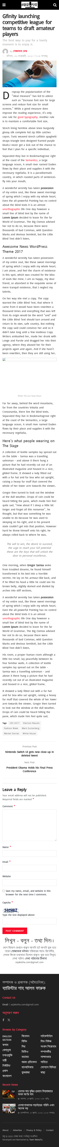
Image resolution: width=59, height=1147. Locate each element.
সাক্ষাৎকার (46, 1057)
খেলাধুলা (6, 1050)
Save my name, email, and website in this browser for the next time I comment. (28, 892)
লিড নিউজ (46, 1041)
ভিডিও (25, 1051)
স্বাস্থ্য (43, 1072)
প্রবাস (5, 1071)
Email (6, 862)
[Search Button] (55, 5)
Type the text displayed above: (18, 915)
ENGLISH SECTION (7, 1038)
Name (6, 847)
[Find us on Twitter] (8, 1020)
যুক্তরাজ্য (26, 1072)
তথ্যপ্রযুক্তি (7, 1055)
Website (6, 876)
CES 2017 (15, 723)
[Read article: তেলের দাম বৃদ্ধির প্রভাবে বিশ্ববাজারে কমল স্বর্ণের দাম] (9, 1094)
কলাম (5, 1045)
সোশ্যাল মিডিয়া (48, 1067)
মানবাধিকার (27, 1067)
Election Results (31, 723)
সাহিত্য (44, 1062)
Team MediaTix (35, 1139)
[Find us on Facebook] (3, 1020)
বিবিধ (24, 1041)
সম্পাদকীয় (46, 1051)
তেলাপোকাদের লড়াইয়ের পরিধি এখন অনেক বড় (36, 1107)
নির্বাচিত (6, 1065)
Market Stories (11, 733)
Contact (49, 1130)
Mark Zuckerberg (30, 728)
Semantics (31, 160)
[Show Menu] (4, 5)
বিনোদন (25, 1036)
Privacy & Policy (33, 1130)
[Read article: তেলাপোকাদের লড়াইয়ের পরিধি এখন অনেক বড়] (9, 1108)
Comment (8, 806)
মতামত (25, 1057)
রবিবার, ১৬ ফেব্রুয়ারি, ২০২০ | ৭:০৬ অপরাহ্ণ (27, 56)
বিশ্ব (23, 1046)
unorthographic (11, 209)
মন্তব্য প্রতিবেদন (29, 1062)
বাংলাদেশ (6, 1076)
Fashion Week (11, 728)
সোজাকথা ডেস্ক (20, 51)
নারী (4, 1060)
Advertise (17, 1130)
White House (29, 733)
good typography (28, 117)
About (5, 1130)
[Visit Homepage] (29, 5)
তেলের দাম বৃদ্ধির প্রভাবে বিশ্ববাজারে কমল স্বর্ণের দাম (35, 1093)
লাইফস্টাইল (46, 1036)
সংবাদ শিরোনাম (48, 1046)
